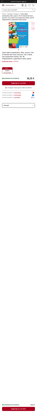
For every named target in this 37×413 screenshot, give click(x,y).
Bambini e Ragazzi (13, 14)
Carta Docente (17, 95)
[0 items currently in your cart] (33, 5)
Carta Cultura (17, 92)
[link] (22, 5)
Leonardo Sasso (7, 61)
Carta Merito (17, 97)
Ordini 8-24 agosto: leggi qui (18, 1)
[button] (33, 28)
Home (4, 14)
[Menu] (3, 5)
